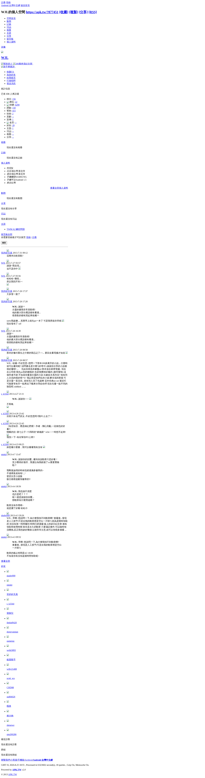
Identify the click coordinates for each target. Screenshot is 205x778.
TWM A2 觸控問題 (16, 229)
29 (13, 125)
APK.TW (16, 770)
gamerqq (10, 641)
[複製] (73, 12)
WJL (4, 57)
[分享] (83, 12)
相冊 (9, 30)
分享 (9, 36)
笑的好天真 (6, 253)
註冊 (3, 2)
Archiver (28, 760)
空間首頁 (11, 18)
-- (13, 116)
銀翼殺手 (11, 659)
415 (14, 111)
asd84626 (11, 697)
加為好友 (11, 75)
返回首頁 (25, 5)
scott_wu (11, 678)
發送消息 (11, 83)
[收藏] (63, 12)
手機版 (21, 760)
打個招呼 (11, 80)
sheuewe (10, 725)
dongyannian (12, 632)
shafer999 (5, 515)
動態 (9, 21)
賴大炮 (10, 716)
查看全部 (5, 561)
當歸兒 (10, 613)
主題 (9, 33)
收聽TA (10, 72)
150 (14, 108)
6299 (17, 105)
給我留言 (11, 77)
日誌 (9, 27)
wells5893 (11, 650)
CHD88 (10, 687)
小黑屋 (13, 760)
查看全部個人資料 (59, 188)
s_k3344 (5, 394)
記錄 (9, 24)
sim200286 (11, 734)
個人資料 (11, 42)
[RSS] (93, 12)
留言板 (10, 39)
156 (14, 99)
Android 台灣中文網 (10, 5)
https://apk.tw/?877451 (42, 12)
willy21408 (12, 669)
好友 (3, 566)
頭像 (3, 47)
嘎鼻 (9, 706)
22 (16, 102)
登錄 (8, 2)
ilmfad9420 (12, 622)
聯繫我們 (5, 760)
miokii (4, 454)
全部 (10, 234)
